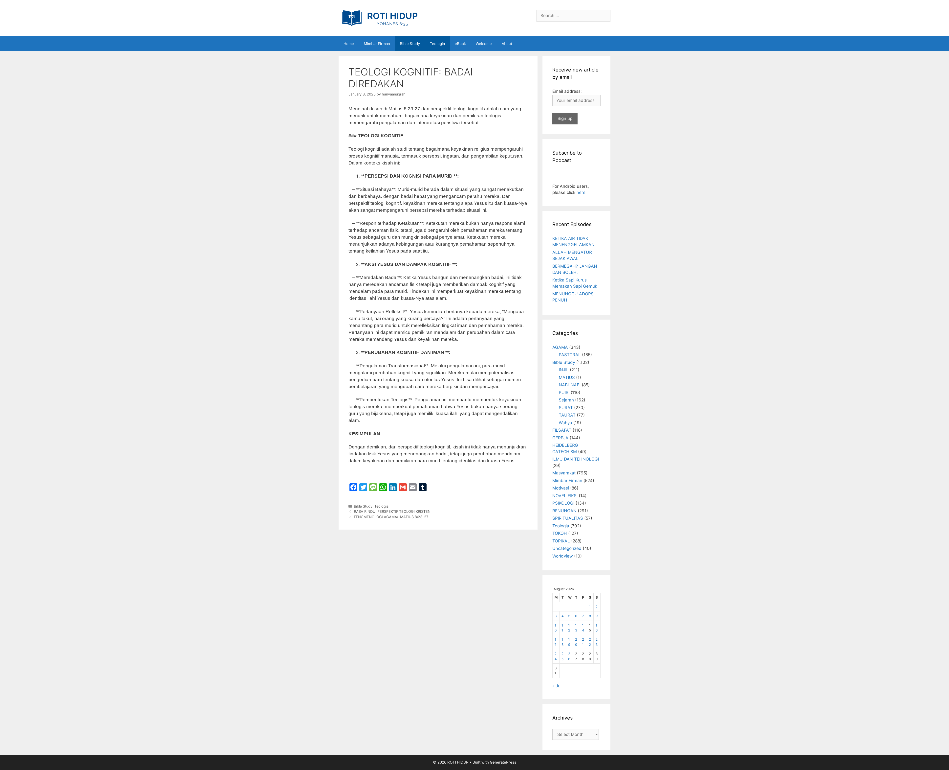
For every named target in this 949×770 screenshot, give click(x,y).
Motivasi (560, 488)
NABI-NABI (570, 384)
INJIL (564, 369)
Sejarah (566, 399)
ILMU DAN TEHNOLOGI (575, 459)
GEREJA (560, 437)
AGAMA (560, 347)
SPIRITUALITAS (567, 518)
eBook (460, 43)
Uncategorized (567, 548)
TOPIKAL (561, 540)
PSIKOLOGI (563, 503)
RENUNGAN (564, 510)
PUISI (564, 392)
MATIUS (567, 377)
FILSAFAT (561, 430)
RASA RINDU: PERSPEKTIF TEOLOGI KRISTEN (392, 511)
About (507, 43)
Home (349, 43)
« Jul (556, 685)
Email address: (567, 91)
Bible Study (410, 43)
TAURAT (567, 415)
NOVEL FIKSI (565, 495)
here (581, 192)
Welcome (484, 43)
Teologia (437, 43)
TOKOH (559, 533)
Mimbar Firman (377, 43)
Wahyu (565, 422)
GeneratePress (503, 762)
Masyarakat (564, 472)
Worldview (562, 556)
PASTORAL (570, 354)
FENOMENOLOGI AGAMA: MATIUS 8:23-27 (391, 517)
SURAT (566, 407)
